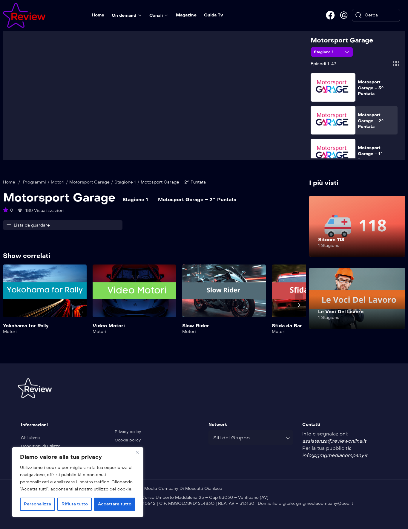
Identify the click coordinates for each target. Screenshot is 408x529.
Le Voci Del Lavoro (340, 311)
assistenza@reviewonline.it (334, 441)
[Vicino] (137, 452)
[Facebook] (330, 15)
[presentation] (7, 304)
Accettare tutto (114, 504)
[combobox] (250, 437)
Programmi (34, 182)
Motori (58, 182)
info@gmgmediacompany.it (334, 455)
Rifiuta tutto (75, 504)
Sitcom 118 (331, 239)
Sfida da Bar (287, 325)
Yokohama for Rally (26, 325)
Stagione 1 (324, 52)
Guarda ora (45, 294)
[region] (77, 482)
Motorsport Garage (342, 40)
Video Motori (109, 325)
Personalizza (37, 504)
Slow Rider (195, 325)
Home (9, 182)
